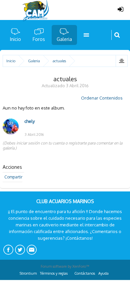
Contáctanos (84, 273)
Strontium (28, 273)
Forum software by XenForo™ (65, 266)
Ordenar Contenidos (102, 98)
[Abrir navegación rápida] (121, 61)
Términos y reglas (54, 273)
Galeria (64, 39)
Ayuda (103, 273)
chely (29, 121)
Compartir (13, 176)
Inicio (15, 39)
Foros (39, 39)
